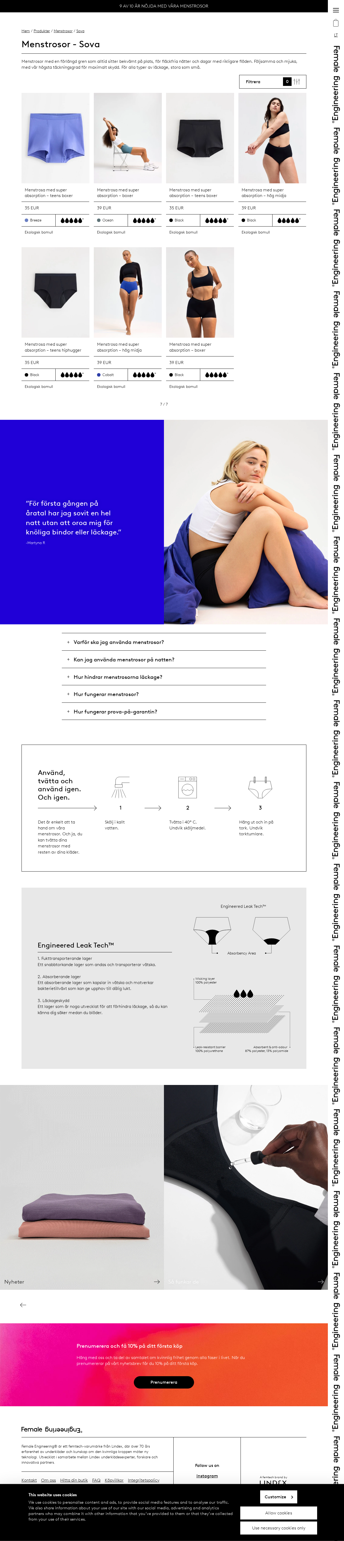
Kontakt (29, 1480)
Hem (26, 30)
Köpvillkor (114, 1480)
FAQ (96, 1480)
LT (336, 35)
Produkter (42, 30)
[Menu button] (336, 10)
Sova (80, 30)
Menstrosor (63, 30)
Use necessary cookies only (279, 1528)
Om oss (48, 1480)
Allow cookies (278, 1512)
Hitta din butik (74, 1480)
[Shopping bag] (336, 23)
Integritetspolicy (143, 1480)
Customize (275, 1496)
